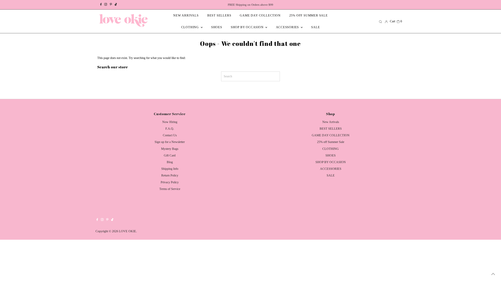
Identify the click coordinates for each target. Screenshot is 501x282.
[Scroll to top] (493, 274)
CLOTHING (330, 148)
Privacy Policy (170, 182)
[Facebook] (101, 4)
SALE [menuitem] (315, 27)
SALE (331, 175)
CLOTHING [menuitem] (190, 27)
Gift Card (170, 155)
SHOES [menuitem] (216, 27)
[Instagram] (105, 4)
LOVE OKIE (127, 231)
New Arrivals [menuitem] (186, 15)
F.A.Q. (169, 128)
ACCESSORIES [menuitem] (288, 27)
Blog (170, 162)
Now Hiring (169, 122)
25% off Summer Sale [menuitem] (308, 15)
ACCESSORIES (330, 168)
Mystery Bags (169, 148)
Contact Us (170, 135)
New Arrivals (330, 122)
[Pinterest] (111, 4)
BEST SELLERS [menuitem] (219, 15)
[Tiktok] (116, 4)
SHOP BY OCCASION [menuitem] (248, 27)
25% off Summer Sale (330, 142)
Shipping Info (169, 168)
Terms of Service (169, 189)
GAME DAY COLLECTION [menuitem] (260, 15)
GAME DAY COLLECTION (331, 135)
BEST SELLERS (331, 128)
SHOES (330, 155)
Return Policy (169, 175)
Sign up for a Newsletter (170, 142)
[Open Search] (380, 21)
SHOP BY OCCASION (330, 162)
